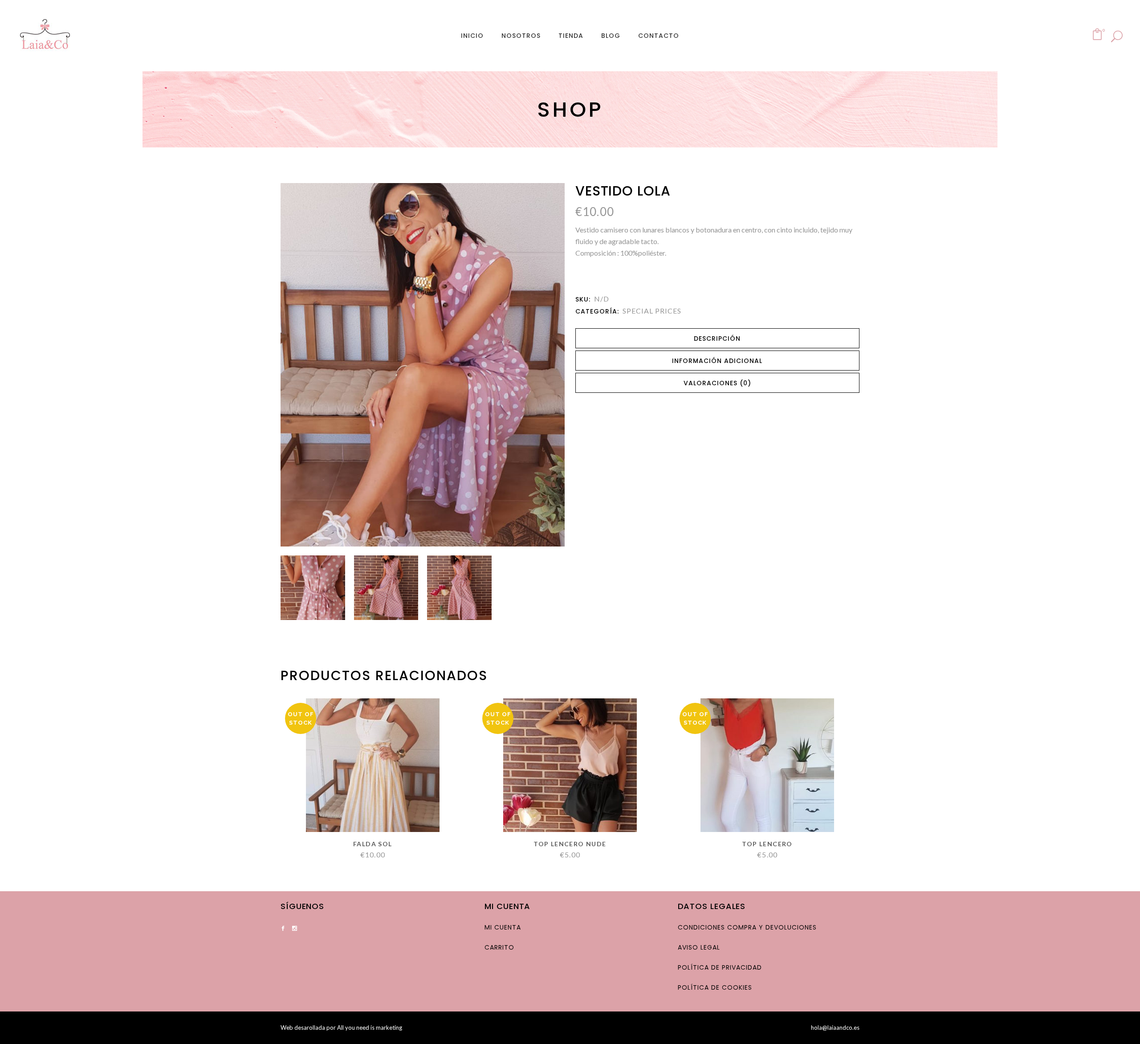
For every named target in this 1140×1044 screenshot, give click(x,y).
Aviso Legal (699, 947)
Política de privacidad (720, 967)
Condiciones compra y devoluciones (747, 927)
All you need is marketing (369, 1027)
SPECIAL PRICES (652, 310)
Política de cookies (715, 987)
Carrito (499, 947)
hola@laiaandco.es (835, 1027)
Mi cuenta (502, 927)
